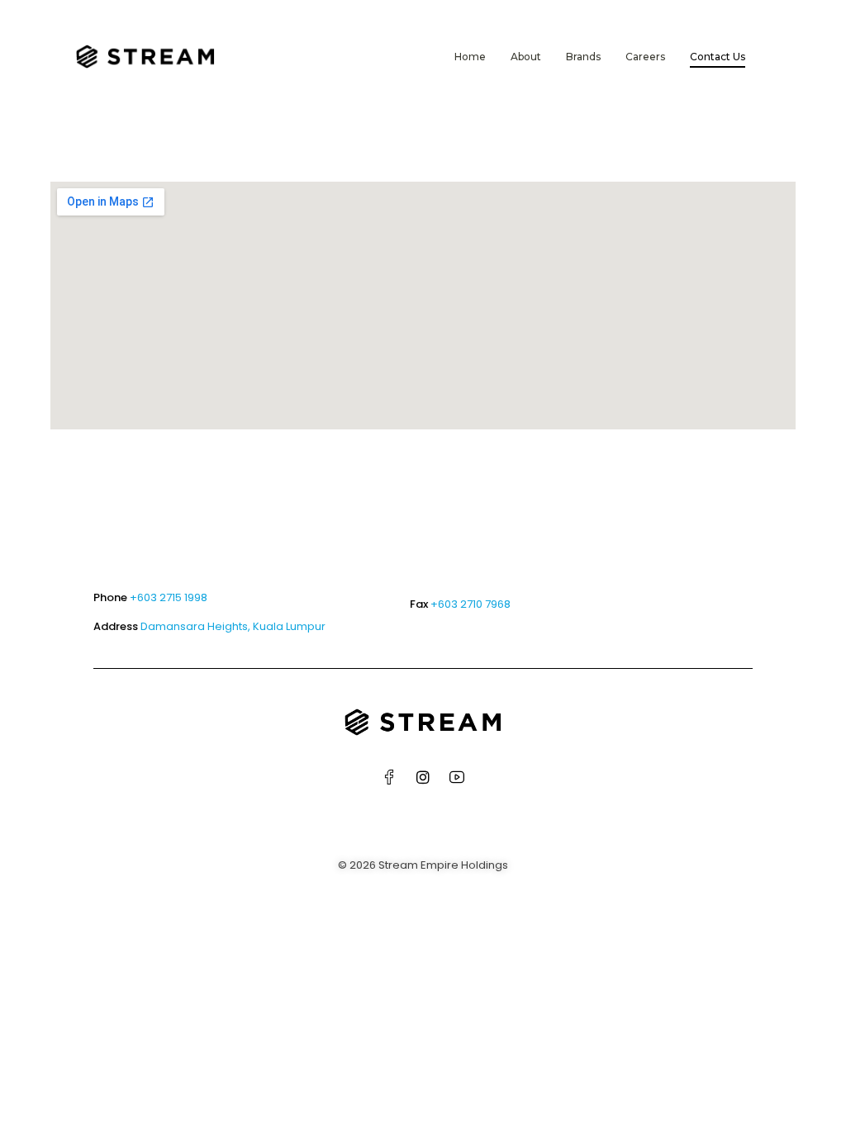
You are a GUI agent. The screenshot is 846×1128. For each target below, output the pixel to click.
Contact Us (717, 56)
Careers (645, 56)
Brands (583, 56)
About (526, 56)
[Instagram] (423, 777)
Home (470, 56)
